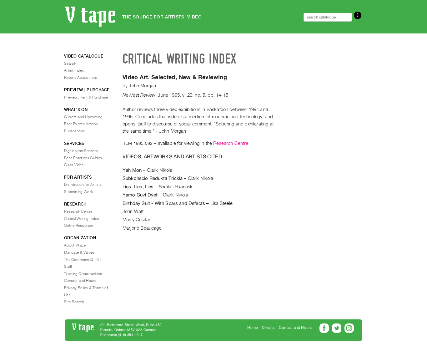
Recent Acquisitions (81, 77)
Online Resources (79, 225)
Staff (68, 266)
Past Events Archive (81, 124)
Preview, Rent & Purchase (86, 97)
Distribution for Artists (83, 184)
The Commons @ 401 (82, 259)
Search (70, 63)
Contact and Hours (80, 280)
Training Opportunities (83, 274)
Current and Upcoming (83, 117)
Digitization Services (81, 151)
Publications (74, 131)
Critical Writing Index (81, 218)
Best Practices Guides (83, 158)
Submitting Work (78, 192)
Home (252, 327)
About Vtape (75, 245)
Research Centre (230, 143)
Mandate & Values (79, 252)
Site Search (74, 302)
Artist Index (74, 70)
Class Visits (73, 165)
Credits (268, 327)
